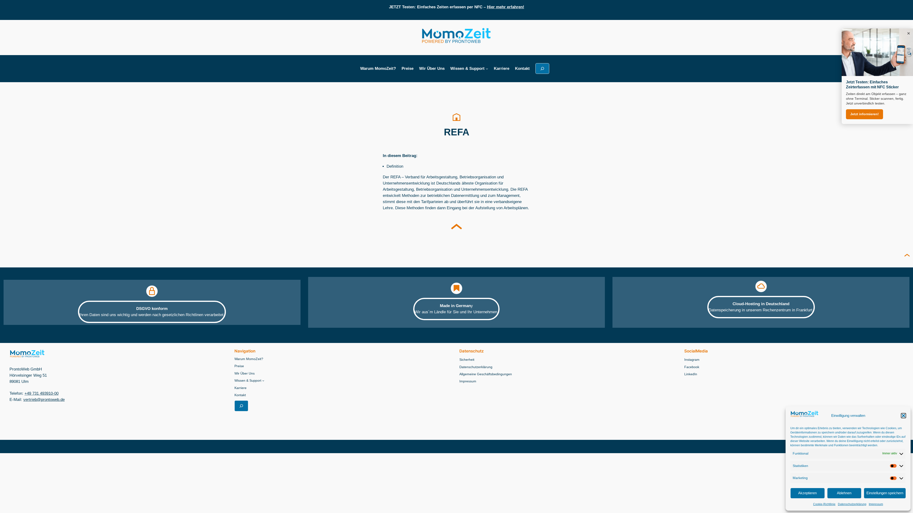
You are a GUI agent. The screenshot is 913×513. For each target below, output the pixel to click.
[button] (903, 415)
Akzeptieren (807, 493)
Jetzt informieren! (864, 114)
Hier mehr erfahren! (505, 7)
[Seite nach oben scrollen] (907, 255)
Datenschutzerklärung (852, 504)
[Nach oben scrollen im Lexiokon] (456, 228)
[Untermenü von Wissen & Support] (487, 68)
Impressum (876, 504)
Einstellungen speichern (884, 493)
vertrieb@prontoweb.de (44, 399)
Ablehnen (844, 493)
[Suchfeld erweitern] (542, 68)
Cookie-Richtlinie (824, 504)
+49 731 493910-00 (41, 393)
